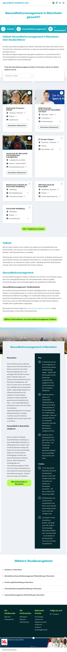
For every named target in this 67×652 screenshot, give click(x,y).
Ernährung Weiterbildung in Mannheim (19, 582)
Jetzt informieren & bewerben (9, 649)
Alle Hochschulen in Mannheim (19, 483)
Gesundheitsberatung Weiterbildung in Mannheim (23, 589)
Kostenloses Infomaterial (17, 125)
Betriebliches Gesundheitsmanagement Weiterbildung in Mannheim (29, 576)
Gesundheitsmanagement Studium (38, 308)
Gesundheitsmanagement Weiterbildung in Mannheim (24, 595)
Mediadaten (23, 617)
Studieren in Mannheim (13, 570)
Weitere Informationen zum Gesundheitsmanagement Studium (30, 319)
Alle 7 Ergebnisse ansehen (33, 229)
